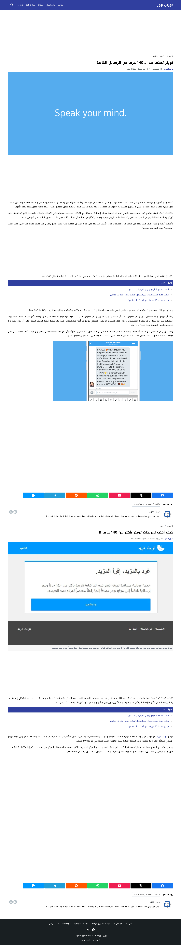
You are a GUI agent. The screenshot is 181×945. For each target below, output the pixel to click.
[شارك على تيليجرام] (55, 495)
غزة (21, 5)
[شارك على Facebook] (162, 495)
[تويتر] (10, 511)
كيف (161, 526)
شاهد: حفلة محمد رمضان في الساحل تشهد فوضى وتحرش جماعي (139, 295)
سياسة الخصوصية (81, 923)
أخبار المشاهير (157, 56)
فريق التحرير (168, 69)
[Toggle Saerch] (12, 5)
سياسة (60, 5)
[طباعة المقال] (33, 495)
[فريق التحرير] (167, 514)
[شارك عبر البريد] (119, 495)
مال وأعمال (51, 5)
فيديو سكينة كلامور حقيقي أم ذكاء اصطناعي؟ (148, 300)
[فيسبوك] (15, 511)
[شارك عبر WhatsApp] (98, 495)
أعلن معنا (128, 923)
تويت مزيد (162, 737)
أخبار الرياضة (30, 5)
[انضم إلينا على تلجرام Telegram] (88, 930)
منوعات (41, 5)
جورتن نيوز (165, 5)
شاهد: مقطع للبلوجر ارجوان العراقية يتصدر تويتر (148, 289)
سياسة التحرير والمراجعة (101, 923)
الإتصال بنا (118, 923)
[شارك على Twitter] (141, 495)
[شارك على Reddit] (76, 495)
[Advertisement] (90, 32)
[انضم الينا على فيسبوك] (93, 930)
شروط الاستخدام (64, 923)
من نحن (51, 923)
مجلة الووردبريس (87, 940)
